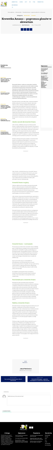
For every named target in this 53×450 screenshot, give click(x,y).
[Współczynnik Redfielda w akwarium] (6, 113)
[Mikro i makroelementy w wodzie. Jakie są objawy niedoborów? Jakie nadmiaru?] (6, 72)
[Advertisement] (25, 73)
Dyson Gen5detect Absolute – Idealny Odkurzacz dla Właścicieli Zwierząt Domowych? (44, 84)
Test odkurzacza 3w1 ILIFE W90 (44, 73)
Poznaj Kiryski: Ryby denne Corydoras (5, 94)
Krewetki (33, 15)
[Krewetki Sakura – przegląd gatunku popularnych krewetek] (6, 126)
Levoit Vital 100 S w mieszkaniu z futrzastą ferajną (44, 69)
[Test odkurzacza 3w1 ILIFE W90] (50, 73)
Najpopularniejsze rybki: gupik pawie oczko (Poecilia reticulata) (36, 439)
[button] (12, 7)
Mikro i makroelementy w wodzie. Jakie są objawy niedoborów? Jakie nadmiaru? (6, 80)
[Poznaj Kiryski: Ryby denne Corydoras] (6, 87)
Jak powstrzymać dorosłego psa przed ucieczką (36, 436)
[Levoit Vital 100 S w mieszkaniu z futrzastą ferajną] (50, 69)
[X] (25, 29)
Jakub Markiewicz (25, 25)
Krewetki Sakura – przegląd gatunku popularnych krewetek (6, 133)
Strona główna (11, 12)
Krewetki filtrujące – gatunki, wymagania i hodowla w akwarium (39, 380)
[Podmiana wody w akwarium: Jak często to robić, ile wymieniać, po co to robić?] (6, 99)
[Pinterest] (28, 29)
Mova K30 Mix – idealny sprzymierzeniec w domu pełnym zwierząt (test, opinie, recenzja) (44, 78)
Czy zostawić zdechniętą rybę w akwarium (13, 380)
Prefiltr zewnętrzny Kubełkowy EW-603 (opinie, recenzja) (36, 442)
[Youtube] (32, 427)
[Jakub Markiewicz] (26, 364)
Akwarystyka (18, 12)
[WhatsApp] (31, 29)
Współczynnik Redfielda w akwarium (5, 120)
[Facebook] (22, 29)
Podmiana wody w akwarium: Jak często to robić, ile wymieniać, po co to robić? (6, 107)
